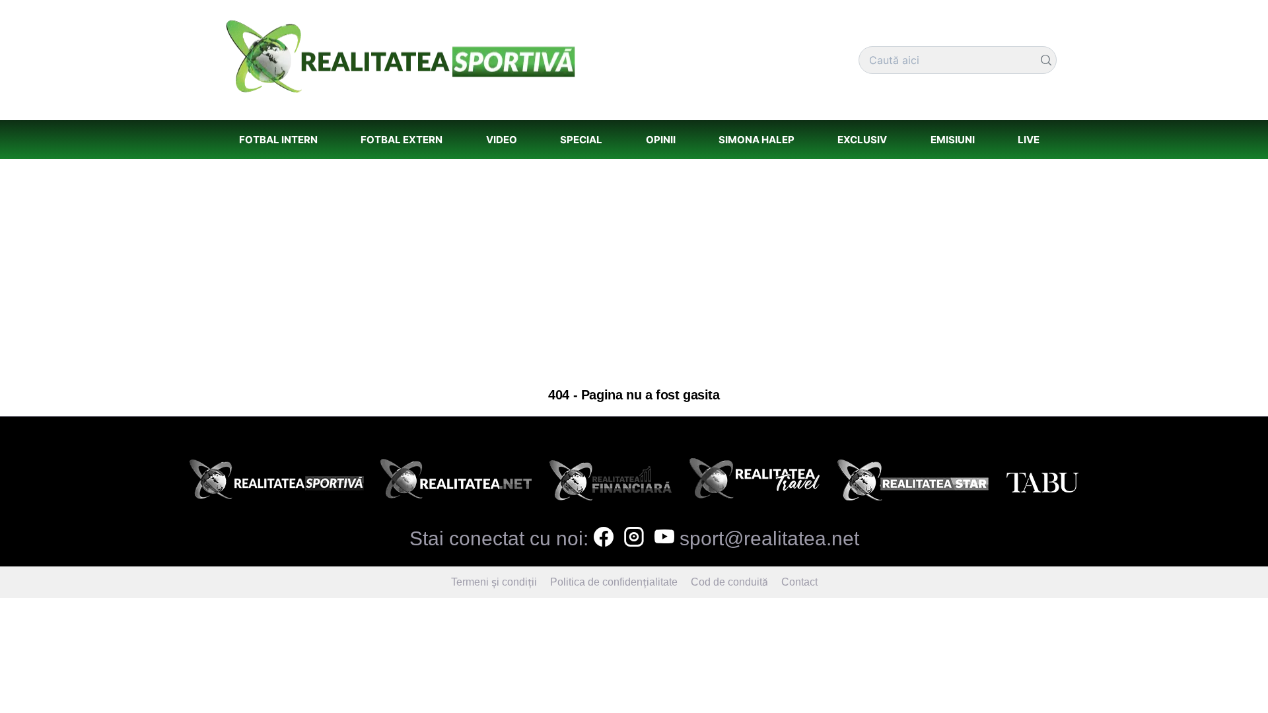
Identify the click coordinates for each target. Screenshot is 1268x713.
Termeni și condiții (494, 582)
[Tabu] (1042, 483)
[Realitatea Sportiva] (277, 483)
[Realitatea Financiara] (610, 483)
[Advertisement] (634, 273)
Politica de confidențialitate (614, 582)
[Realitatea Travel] (755, 483)
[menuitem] (278, 140)
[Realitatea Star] (913, 483)
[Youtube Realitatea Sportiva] (664, 538)
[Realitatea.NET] (456, 483)
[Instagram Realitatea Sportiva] (634, 538)
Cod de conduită (729, 582)
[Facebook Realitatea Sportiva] (603, 538)
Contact (799, 582)
